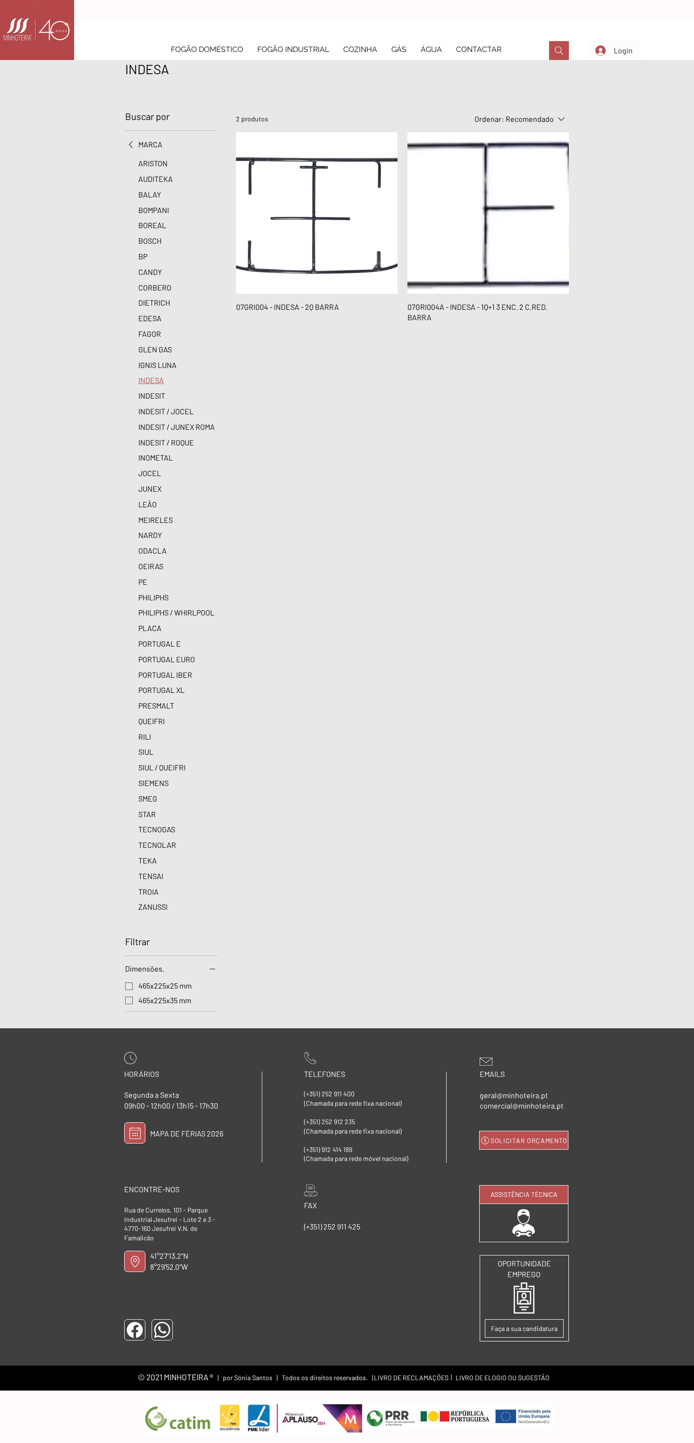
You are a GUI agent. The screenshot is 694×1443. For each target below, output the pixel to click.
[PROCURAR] (559, 50)
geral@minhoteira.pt (514, 1095)
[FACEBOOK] (134, 1330)
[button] (207, 49)
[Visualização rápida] (317, 213)
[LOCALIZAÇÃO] (134, 1261)
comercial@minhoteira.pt (522, 1105)
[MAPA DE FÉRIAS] (134, 1133)
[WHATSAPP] (162, 1330)
